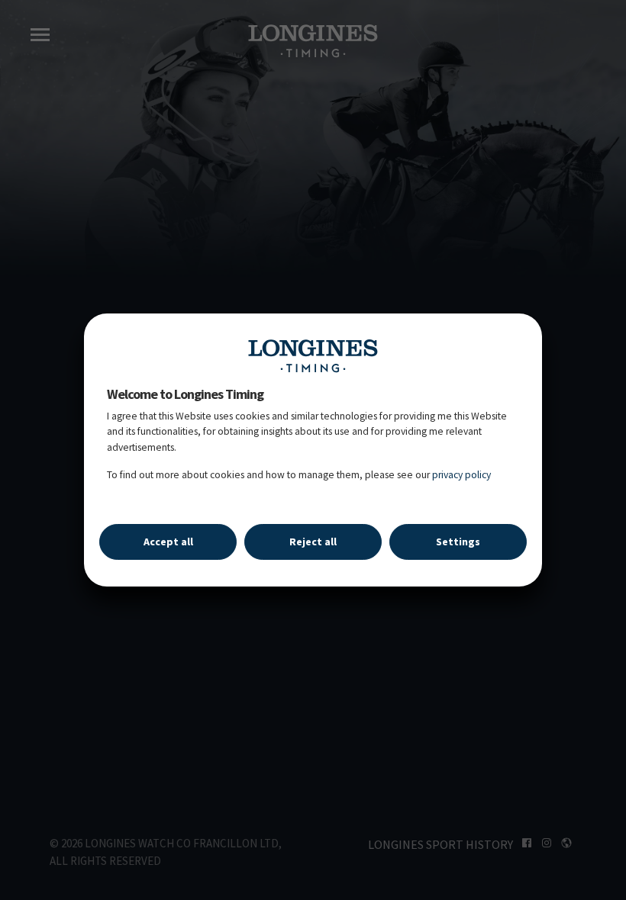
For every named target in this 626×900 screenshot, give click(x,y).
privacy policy (461, 474)
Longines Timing (313, 355)
